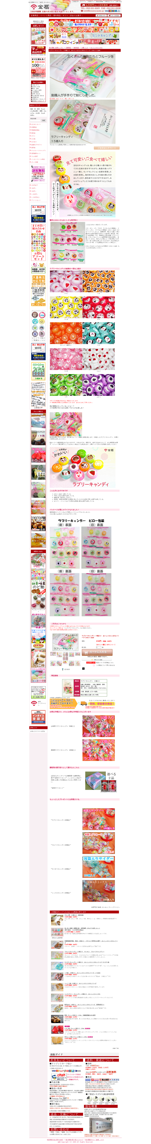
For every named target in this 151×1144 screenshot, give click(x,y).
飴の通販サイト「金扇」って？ (94, 1139)
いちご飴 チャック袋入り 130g (75, 1028)
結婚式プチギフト (36, 144)
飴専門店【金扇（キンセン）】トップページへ (106, 907)
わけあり (34, 142)
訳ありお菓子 (75, 15)
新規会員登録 (99, 1)
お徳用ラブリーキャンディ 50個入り (63, 726)
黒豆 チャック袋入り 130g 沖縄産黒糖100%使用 (80, 1015)
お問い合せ (119, 1)
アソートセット (36, 200)
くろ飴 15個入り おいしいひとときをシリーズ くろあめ (82, 973)
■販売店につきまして (37, 101)
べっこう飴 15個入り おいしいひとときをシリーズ (80, 983)
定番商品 (34, 15)
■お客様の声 (35, 97)
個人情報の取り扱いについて (74, 1139)
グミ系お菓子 (34, 111)
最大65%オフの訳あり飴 (38, 55)
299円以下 (34, 185)
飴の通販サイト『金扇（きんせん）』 (40, 2)
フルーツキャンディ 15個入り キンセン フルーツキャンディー (84, 951)
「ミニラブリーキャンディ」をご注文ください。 (77, 628)
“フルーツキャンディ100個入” (61, 845)
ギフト (65, 15)
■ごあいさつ (35, 85)
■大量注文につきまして (38, 99)
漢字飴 (33, 147)
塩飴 (31, 109)
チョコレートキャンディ (38, 150)
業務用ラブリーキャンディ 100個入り (63, 750)
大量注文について (109, 1)
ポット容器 (34, 162)
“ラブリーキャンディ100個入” (61, 820)
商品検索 (33, 118)
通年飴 (33, 133)
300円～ (33, 188)
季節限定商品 (35, 130)
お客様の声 (75, 1)
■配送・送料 (35, 88)
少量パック (84, 47)
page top (116, 1048)
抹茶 (38, 109)
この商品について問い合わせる (105, 665)
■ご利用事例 (35, 92)
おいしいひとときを (96, 47)
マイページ (83, 1)
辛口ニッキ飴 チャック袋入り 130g (76, 1037)
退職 (41, 111)
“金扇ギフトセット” (57, 788)
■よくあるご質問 (36, 90)
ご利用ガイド (91, 1)
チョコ (43, 109)
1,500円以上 (35, 197)
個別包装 (76, 47)
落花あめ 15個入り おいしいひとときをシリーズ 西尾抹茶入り (84, 1004)
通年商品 (57, 15)
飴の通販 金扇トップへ (56, 47)
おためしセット (36, 124)
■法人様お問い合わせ (37, 95)
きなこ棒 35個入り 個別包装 (74, 915)
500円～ (33, 191)
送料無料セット (36, 153)
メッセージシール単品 (38, 159)
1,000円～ (34, 194)
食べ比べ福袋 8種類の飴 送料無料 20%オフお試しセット (82, 928)
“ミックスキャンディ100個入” (61, 893)
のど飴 (38, 113)
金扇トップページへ (42, 703)
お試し (32, 115)
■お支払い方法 (35, 86)
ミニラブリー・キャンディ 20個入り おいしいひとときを (82, 994)
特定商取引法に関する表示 (55, 1139)
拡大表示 (67, 669)
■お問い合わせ (35, 94)
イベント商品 (45, 15)
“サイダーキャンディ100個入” (61, 869)
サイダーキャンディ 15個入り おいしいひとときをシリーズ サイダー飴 (87, 962)
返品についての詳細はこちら (105, 662)
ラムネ (43, 113)
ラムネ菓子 (34, 156)
